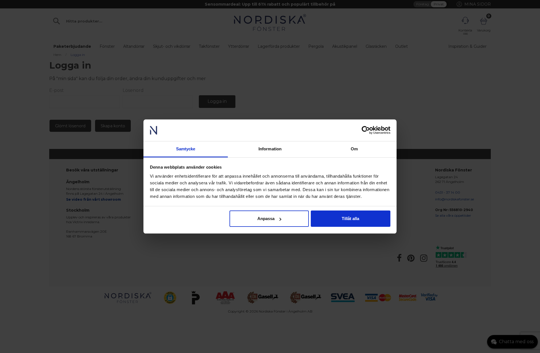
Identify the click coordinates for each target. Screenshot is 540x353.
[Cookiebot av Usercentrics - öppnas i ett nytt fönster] (365, 130)
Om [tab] (354, 148)
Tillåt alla (350, 218)
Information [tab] (270, 148)
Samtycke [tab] (185, 148)
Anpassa (265, 218)
